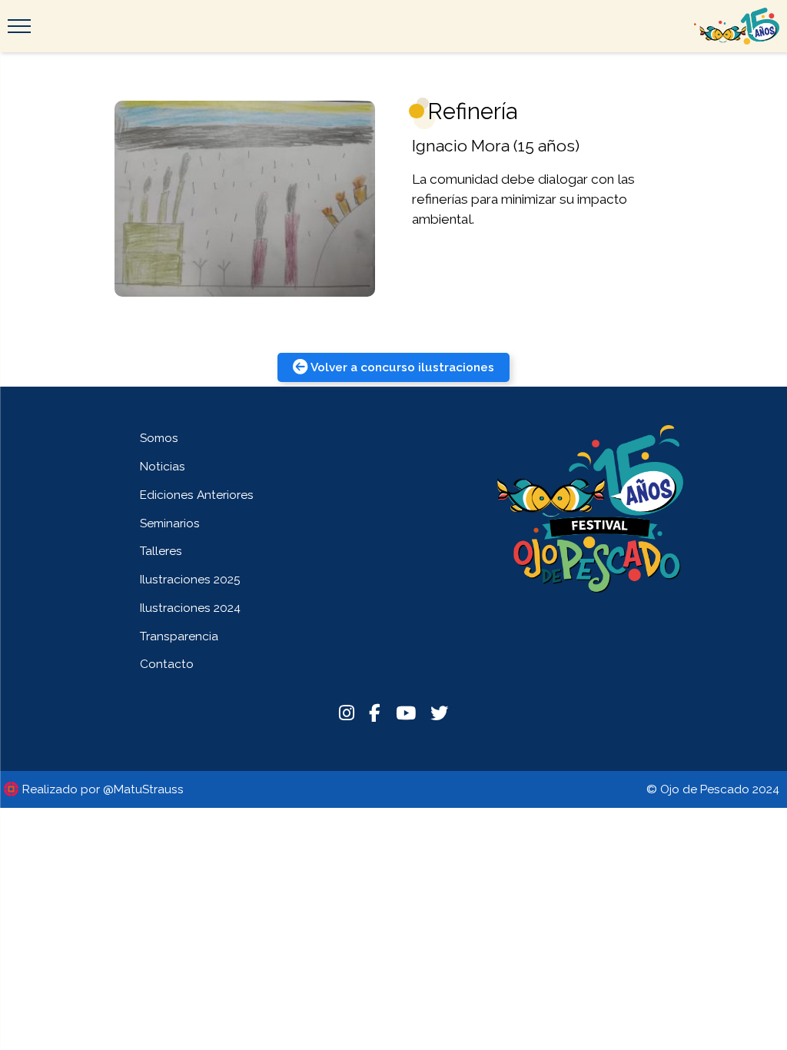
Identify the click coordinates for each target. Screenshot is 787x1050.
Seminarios (170, 523)
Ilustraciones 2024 (190, 607)
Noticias (162, 466)
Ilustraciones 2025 (190, 579)
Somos (159, 437)
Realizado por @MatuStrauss (103, 789)
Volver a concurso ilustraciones (402, 367)
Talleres (161, 550)
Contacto (167, 663)
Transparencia (179, 636)
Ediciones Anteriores (197, 494)
